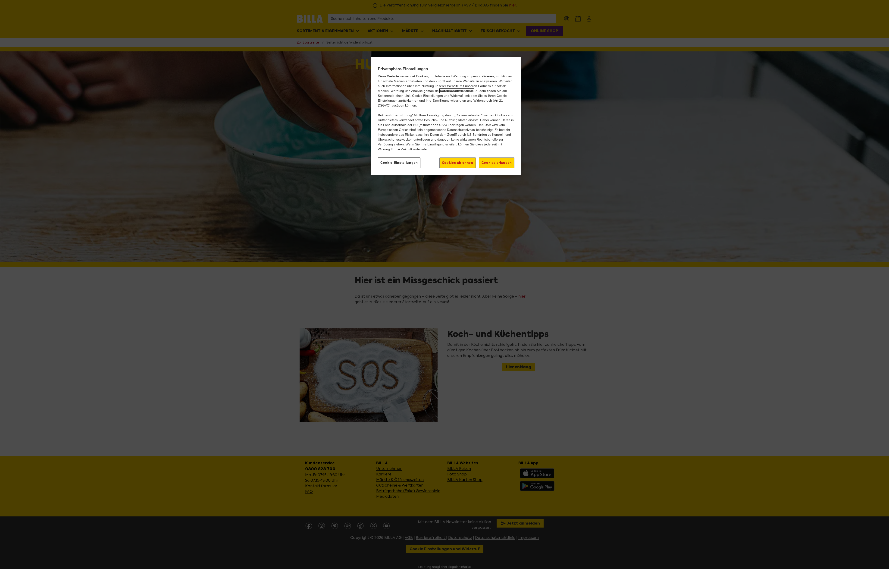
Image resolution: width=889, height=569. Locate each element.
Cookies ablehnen (457, 162)
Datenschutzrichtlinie (457, 91)
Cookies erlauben (497, 162)
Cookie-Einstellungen (399, 162)
